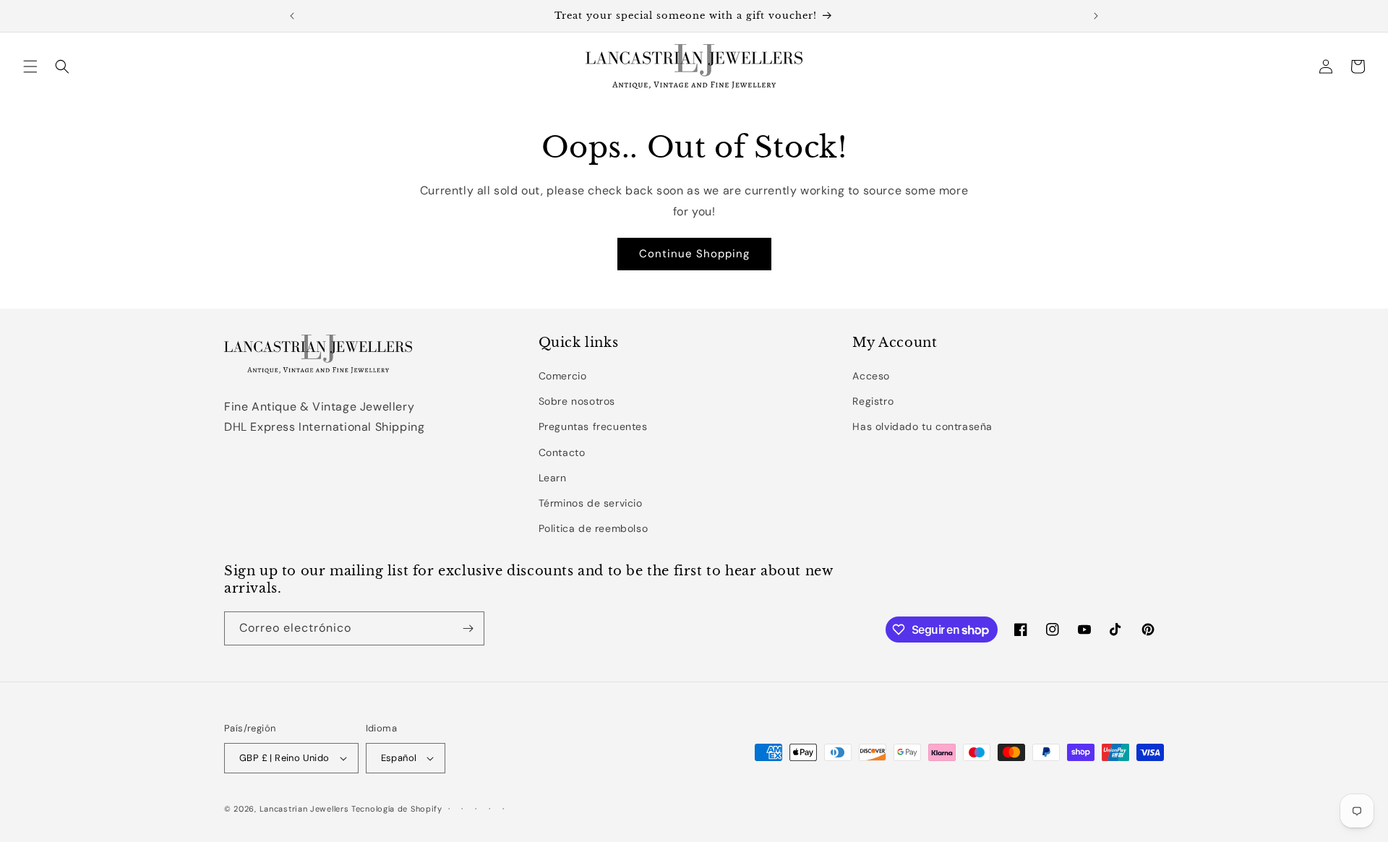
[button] (30, 66)
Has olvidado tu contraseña (922, 426)
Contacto (562, 452)
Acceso (871, 375)
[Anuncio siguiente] (1096, 16)
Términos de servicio (591, 503)
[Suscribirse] (468, 628)
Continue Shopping (694, 253)
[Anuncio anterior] (292, 16)
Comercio (563, 375)
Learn (553, 477)
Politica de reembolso (593, 528)
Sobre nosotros (577, 401)
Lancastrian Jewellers (304, 809)
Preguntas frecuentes (593, 426)
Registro (873, 401)
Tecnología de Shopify (396, 809)
